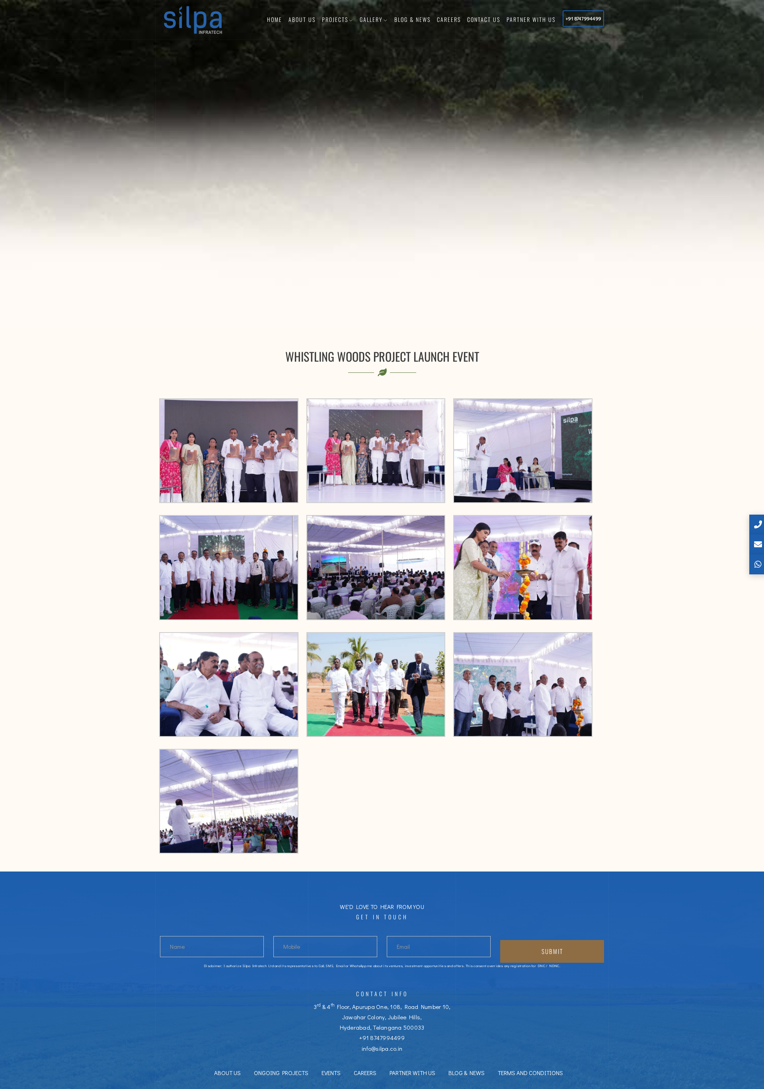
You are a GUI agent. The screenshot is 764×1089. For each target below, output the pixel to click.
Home (274, 19)
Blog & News (412, 19)
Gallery (371, 19)
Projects (335, 19)
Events (331, 1073)
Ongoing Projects (281, 1073)
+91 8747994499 (583, 18)
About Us (302, 19)
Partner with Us (531, 19)
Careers (449, 19)
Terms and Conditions (530, 1073)
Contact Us (483, 19)
